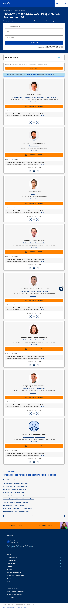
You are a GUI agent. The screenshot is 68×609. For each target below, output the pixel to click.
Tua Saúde (10, 597)
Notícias (9, 582)
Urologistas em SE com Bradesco (14, 489)
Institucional (11, 563)
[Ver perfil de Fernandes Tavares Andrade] (34, 135)
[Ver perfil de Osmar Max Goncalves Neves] (34, 232)
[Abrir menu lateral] (65, 3)
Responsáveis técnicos (14, 594)
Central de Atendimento (15, 575)
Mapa (42, 115)
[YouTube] (30, 546)
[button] (63, 287)
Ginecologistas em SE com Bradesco (15, 502)
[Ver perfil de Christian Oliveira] (34, 86)
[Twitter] (21, 546)
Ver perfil (33, 101)
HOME (9, 554)
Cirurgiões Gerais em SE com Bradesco (16, 496)
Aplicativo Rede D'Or (14, 572)
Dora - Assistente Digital (15, 591)
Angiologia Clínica (28, 242)
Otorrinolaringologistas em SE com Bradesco (18, 499)
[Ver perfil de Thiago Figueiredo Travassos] (34, 377)
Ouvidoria (10, 579)
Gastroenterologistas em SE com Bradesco (17, 508)
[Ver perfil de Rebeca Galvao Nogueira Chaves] (34, 329)
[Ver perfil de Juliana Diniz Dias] (34, 183)
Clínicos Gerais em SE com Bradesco (15, 483)
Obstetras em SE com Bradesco (14, 492)
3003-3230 (14, 542)
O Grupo (10, 566)
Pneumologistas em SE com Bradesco (16, 511)
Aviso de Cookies (22, 607)
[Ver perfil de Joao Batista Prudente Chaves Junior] (34, 280)
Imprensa (10, 585)
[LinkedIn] (12, 546)
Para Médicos (11, 560)
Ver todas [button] (53, 97)
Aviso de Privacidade (9, 607)
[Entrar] (57, 3)
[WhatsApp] (26, 546)
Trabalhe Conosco (13, 588)
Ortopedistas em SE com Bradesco (15, 486)
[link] (34, 68)
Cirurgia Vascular (17, 97)
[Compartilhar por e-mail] (34, 122)
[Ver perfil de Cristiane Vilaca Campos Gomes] (34, 426)
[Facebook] (8, 546)
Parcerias (10, 569)
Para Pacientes (12, 557)
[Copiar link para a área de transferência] (37, 122)
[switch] (50, 47)
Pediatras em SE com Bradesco (13, 505)
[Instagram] (17, 546)
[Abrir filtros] (61, 57)
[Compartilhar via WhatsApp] (30, 122)
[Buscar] (62, 3)
